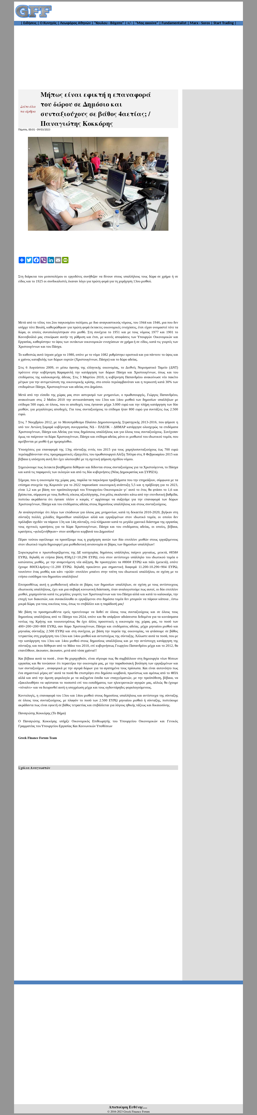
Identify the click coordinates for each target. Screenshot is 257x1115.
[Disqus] (98, 824)
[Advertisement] (148, 11)
